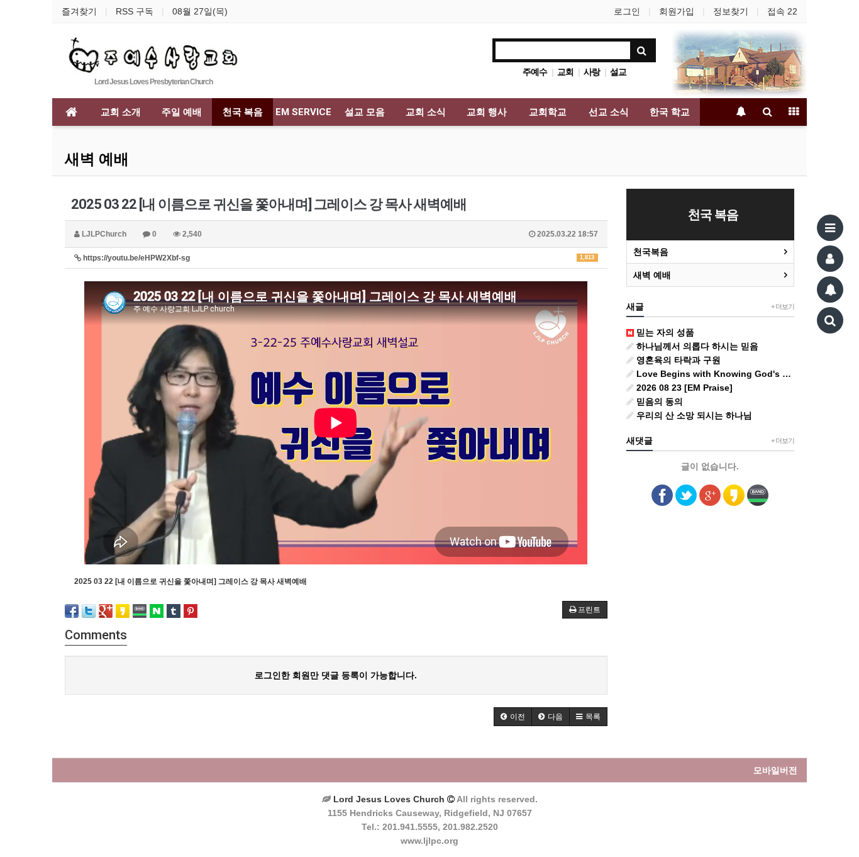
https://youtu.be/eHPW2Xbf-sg (337, 258)
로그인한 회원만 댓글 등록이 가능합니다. (336, 675)
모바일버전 (775, 770)
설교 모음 (365, 112)
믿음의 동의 (658, 401)
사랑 (592, 72)
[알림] (830, 289)
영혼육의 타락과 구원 (677, 360)
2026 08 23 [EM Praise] (683, 388)
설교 (618, 72)
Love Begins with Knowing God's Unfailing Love (714, 374)
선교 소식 (609, 112)
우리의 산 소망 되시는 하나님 (693, 415)
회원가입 (676, 11)
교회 (565, 72)
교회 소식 (426, 112)
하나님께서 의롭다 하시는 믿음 (696, 346)
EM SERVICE (303, 112)
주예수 (535, 72)
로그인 (627, 11)
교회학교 (548, 112)
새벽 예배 (97, 159)
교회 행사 (487, 112)
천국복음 (650, 252)
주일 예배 (182, 112)
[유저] (830, 258)
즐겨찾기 (79, 11)
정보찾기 (730, 11)
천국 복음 (243, 112)
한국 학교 (670, 112)
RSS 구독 (134, 11)
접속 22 (782, 11)
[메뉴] (830, 228)
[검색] (830, 320)
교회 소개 (121, 112)
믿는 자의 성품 (664, 332)
